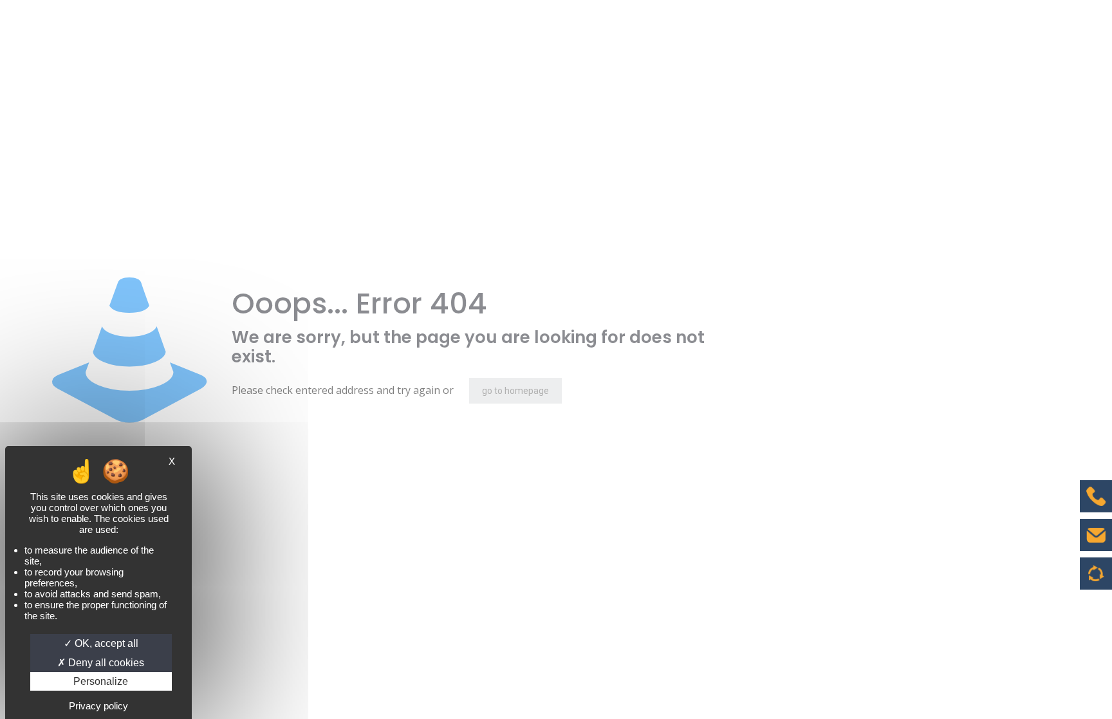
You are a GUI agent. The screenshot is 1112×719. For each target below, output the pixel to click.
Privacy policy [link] (98, 705)
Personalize (100, 681)
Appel (1096, 505)
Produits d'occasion (1096, 580)
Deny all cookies (105, 662)
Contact (1095, 544)
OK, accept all (105, 643)
